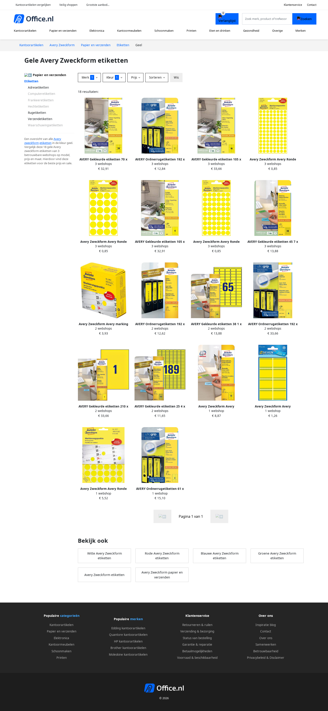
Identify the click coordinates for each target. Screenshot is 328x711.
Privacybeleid (256, 658)
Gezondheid (251, 31)
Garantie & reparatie (197, 644)
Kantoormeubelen (129, 31)
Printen (191, 31)
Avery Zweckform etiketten (104, 575)
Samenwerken (265, 644)
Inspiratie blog (265, 625)
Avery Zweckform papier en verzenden (162, 574)
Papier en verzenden (63, 31)
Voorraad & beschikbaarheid (197, 658)
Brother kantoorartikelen (128, 648)
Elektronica (96, 31)
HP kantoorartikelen (128, 641)
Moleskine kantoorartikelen (128, 655)
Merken (300, 31)
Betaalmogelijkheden (197, 651)
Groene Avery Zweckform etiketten (277, 555)
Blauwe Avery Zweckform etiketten (220, 555)
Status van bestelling (197, 638)
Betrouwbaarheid (265, 651)
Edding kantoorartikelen (128, 628)
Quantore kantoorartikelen (128, 635)
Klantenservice (293, 4)
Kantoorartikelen (25, 31)
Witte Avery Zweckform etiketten (104, 555)
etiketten (45, 143)
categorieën (69, 615)
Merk (87, 77)
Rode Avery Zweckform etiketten (162, 555)
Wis (176, 77)
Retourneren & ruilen (197, 625)
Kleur (112, 77)
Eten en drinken (219, 31)
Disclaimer (277, 658)
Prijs (134, 77)
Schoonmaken (164, 31)
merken (136, 619)
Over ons (265, 638)
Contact (311, 4)
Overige (277, 31)
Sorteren (155, 77)
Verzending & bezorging (197, 631)
